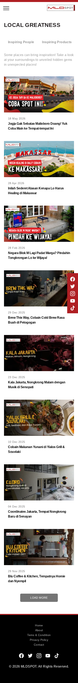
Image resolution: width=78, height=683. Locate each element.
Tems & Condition (39, 635)
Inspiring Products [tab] (57, 42)
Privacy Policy (39, 639)
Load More (39, 597)
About (39, 630)
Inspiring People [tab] (21, 42)
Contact (39, 644)
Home (39, 625)
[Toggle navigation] (6, 8)
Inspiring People (25, 35)
